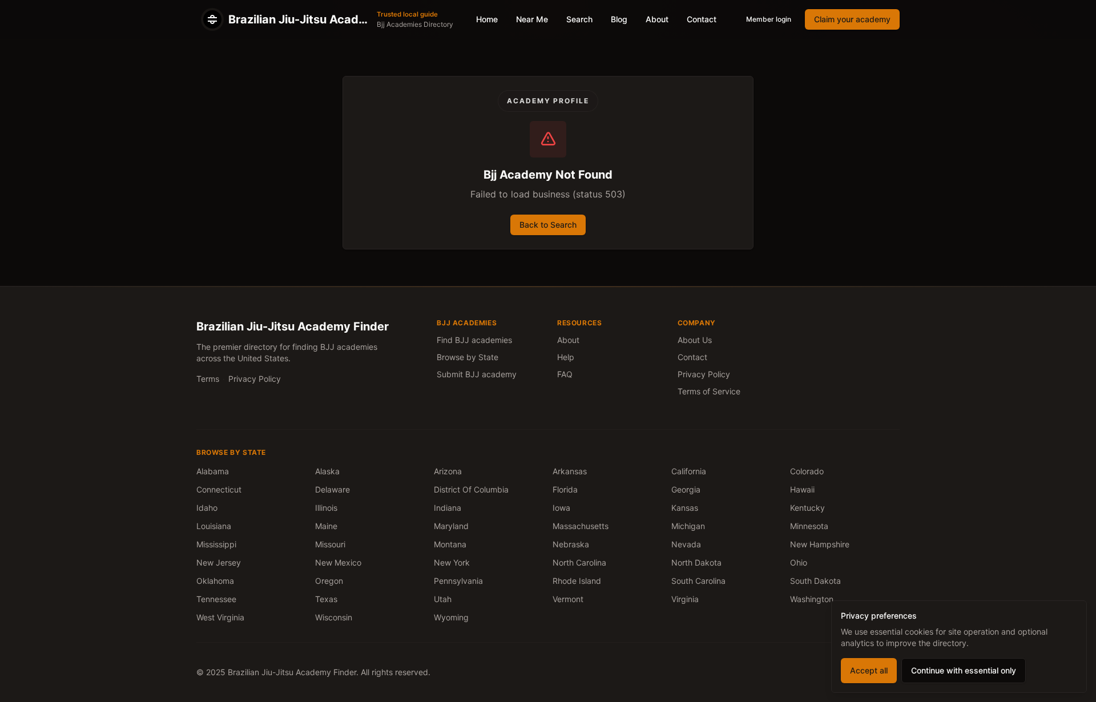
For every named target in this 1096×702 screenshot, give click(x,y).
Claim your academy (852, 19)
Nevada (686, 544)
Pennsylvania (458, 581)
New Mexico (338, 562)
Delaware (332, 489)
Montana (450, 544)
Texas (326, 599)
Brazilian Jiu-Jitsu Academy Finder (292, 326)
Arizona (448, 471)
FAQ (565, 374)
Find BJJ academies (474, 340)
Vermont (568, 599)
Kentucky (807, 508)
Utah (443, 599)
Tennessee (216, 599)
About (657, 19)
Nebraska (571, 544)
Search (579, 19)
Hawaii (802, 489)
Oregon (329, 581)
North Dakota (696, 562)
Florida (565, 489)
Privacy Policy (254, 379)
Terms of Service (709, 391)
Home (487, 19)
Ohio (798, 562)
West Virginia (220, 617)
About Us (695, 340)
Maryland (451, 526)
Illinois (326, 508)
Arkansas (570, 471)
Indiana (447, 508)
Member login (768, 19)
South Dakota (815, 581)
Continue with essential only (963, 670)
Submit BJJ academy (477, 374)
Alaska (327, 471)
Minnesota (809, 526)
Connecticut (218, 489)
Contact (701, 19)
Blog (619, 19)
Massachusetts (581, 526)
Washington (811, 599)
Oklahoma (215, 581)
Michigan (688, 526)
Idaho (206, 508)
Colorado (807, 471)
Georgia (685, 489)
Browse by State (467, 357)
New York (452, 562)
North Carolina (579, 562)
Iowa (561, 508)
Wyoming (451, 617)
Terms (207, 379)
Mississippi (216, 544)
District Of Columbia (471, 489)
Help (565, 357)
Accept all (869, 670)
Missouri (330, 544)
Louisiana (213, 526)
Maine (326, 526)
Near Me (532, 19)
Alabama (212, 471)
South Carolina (698, 581)
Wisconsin (333, 617)
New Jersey (218, 562)
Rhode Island (577, 581)
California (688, 471)
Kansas (684, 508)
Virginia (685, 599)
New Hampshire (819, 544)
